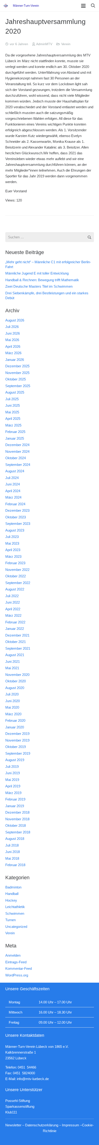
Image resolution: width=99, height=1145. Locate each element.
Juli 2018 (12, 845)
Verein (65, 44)
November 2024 (17, 451)
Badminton (13, 887)
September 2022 (17, 583)
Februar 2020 (15, 720)
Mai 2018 (12, 858)
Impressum (70, 1125)
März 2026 (13, 353)
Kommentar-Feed (18, 968)
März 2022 (13, 615)
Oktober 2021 (15, 642)
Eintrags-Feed (15, 962)
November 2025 (17, 373)
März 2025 (13, 425)
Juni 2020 (12, 701)
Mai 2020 (12, 707)
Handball (11, 894)
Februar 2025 (15, 432)
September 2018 (17, 832)
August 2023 (14, 530)
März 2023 (13, 556)
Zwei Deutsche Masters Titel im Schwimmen (39, 286)
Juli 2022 (12, 596)
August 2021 (14, 655)
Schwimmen (14, 913)
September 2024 (17, 465)
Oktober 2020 (15, 681)
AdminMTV (44, 44)
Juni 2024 (12, 484)
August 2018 (14, 839)
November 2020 (17, 675)
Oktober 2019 (15, 747)
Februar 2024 (15, 504)
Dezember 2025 (17, 366)
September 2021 (17, 648)
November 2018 (17, 819)
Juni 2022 (12, 602)
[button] (83, 5)
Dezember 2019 (17, 734)
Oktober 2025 (15, 379)
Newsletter (13, 1125)
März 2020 (13, 714)
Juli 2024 (12, 478)
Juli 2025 (12, 399)
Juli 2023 (12, 537)
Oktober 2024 (15, 458)
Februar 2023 (15, 563)
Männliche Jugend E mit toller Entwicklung (37, 273)
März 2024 (13, 497)
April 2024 (12, 491)
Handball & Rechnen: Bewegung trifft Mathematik (42, 280)
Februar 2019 (15, 799)
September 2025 (17, 386)
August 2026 (14, 320)
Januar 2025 (14, 438)
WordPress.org (16, 975)
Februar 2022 (15, 622)
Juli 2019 (12, 766)
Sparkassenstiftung (19, 1106)
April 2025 (12, 419)
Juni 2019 (12, 773)
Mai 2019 (12, 780)
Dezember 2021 (17, 635)
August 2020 (14, 688)
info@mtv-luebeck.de (33, 1079)
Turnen (10, 920)
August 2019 (14, 760)
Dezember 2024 (17, 445)
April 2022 (12, 609)
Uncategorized (16, 927)
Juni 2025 (12, 405)
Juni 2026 (12, 333)
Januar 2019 (14, 806)
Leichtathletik (15, 907)
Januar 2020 (14, 727)
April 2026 (12, 346)
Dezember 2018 (17, 812)
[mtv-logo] (5, 5)
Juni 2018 (12, 852)
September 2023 (17, 524)
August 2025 (14, 392)
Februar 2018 (15, 865)
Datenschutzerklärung (41, 1125)
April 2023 (12, 550)
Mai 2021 (12, 668)
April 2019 (12, 786)
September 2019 (17, 753)
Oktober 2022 (15, 576)
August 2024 (14, 471)
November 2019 (17, 740)
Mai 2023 (12, 543)
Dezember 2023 (17, 510)
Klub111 (11, 1112)
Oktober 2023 (15, 517)
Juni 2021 (12, 661)
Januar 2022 (14, 629)
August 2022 (14, 589)
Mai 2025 (12, 412)
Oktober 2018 (15, 825)
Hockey (11, 900)
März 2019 (13, 793)
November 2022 (17, 570)
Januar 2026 (14, 360)
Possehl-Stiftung (17, 1101)
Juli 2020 (12, 694)
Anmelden (12, 955)
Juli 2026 (12, 327)
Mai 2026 (12, 340)
